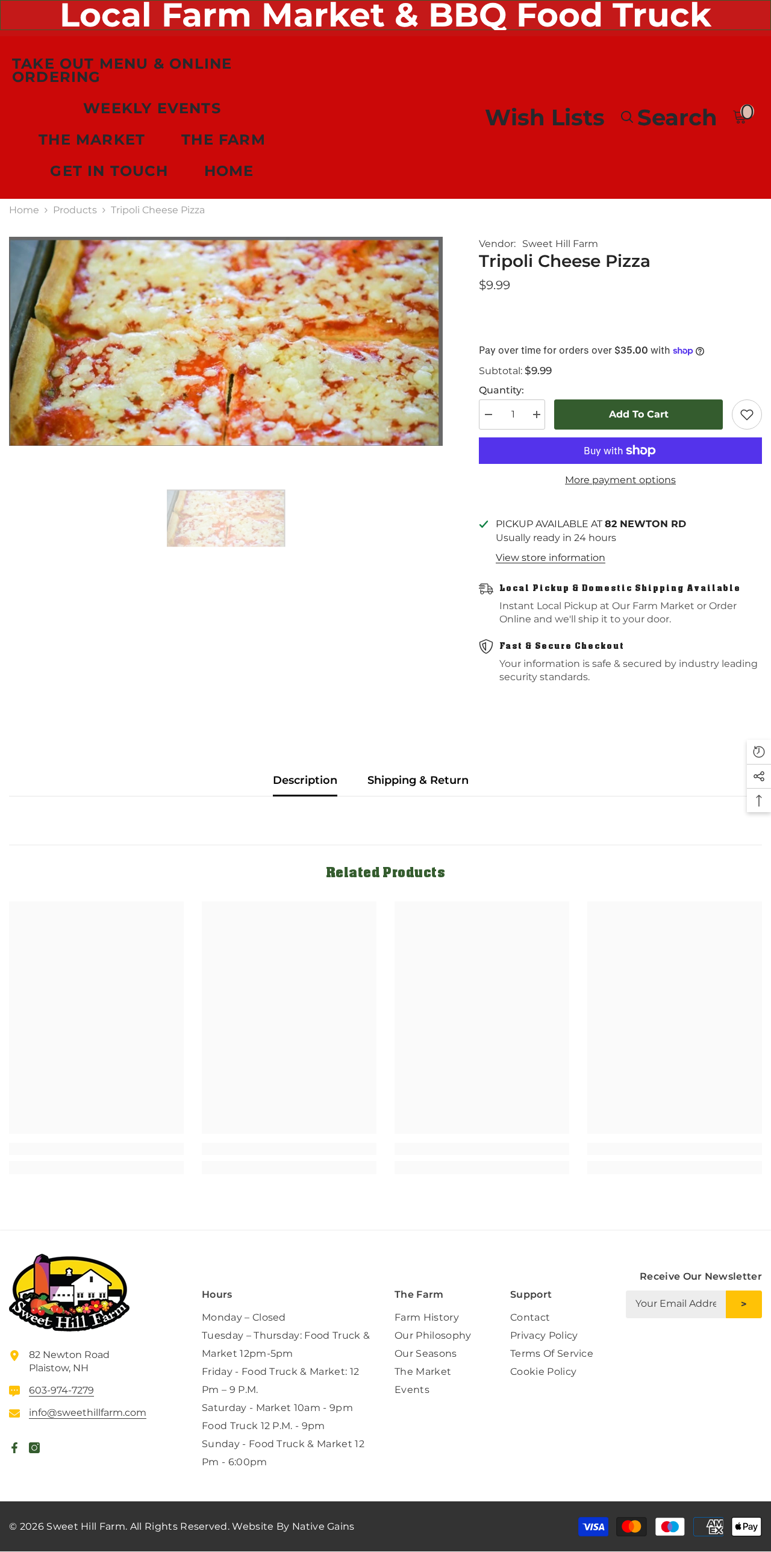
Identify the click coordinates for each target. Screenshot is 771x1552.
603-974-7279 (61, 1390)
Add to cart (639, 414)
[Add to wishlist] (747, 414)
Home (24, 210)
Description (305, 780)
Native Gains (323, 1526)
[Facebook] (724, 1349)
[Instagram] (752, 1349)
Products (75, 210)
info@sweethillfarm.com (87, 1412)
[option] (226, 341)
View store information (550, 557)
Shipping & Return (418, 780)
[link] (96, 1149)
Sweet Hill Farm (560, 243)
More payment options (620, 480)
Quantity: (501, 390)
